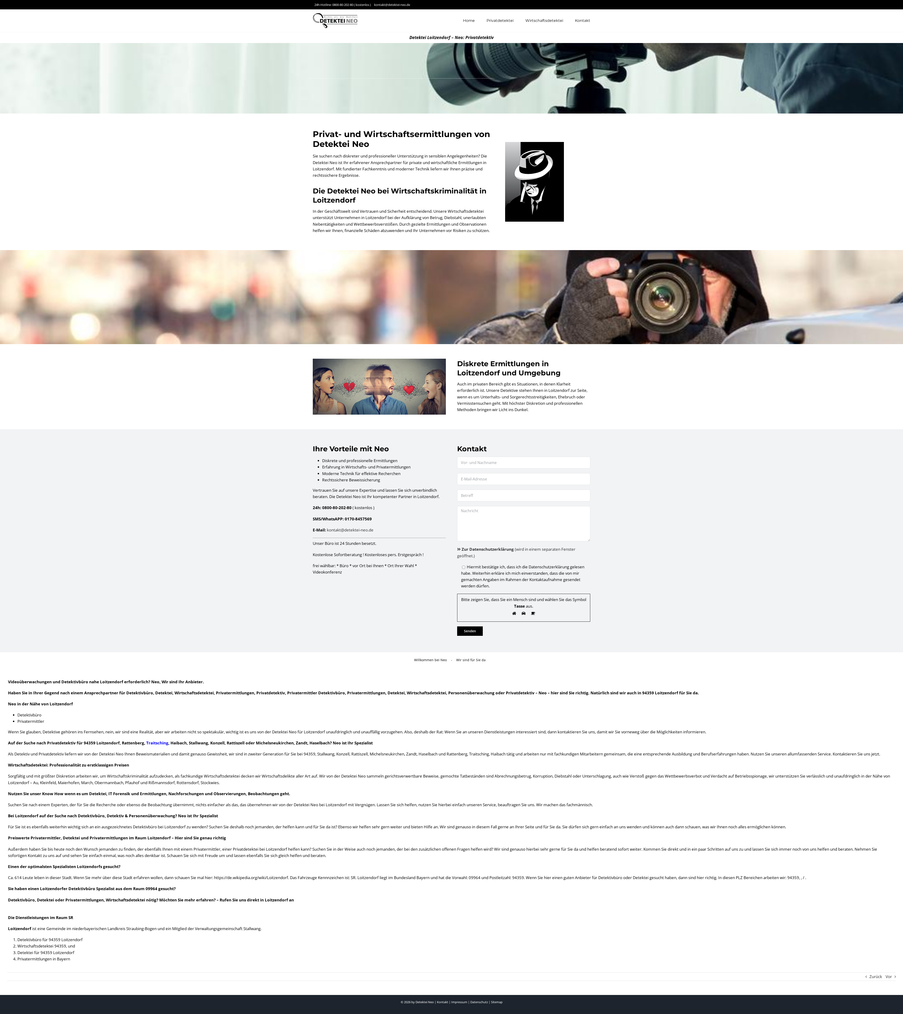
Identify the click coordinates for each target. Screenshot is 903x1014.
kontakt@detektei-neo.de (350, 530)
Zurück (875, 976)
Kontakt (442, 1002)
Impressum (459, 1002)
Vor (889, 976)
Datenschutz (479, 1002)
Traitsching (157, 743)
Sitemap (497, 1002)
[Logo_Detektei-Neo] (336, 15)
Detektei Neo (425, 1002)
